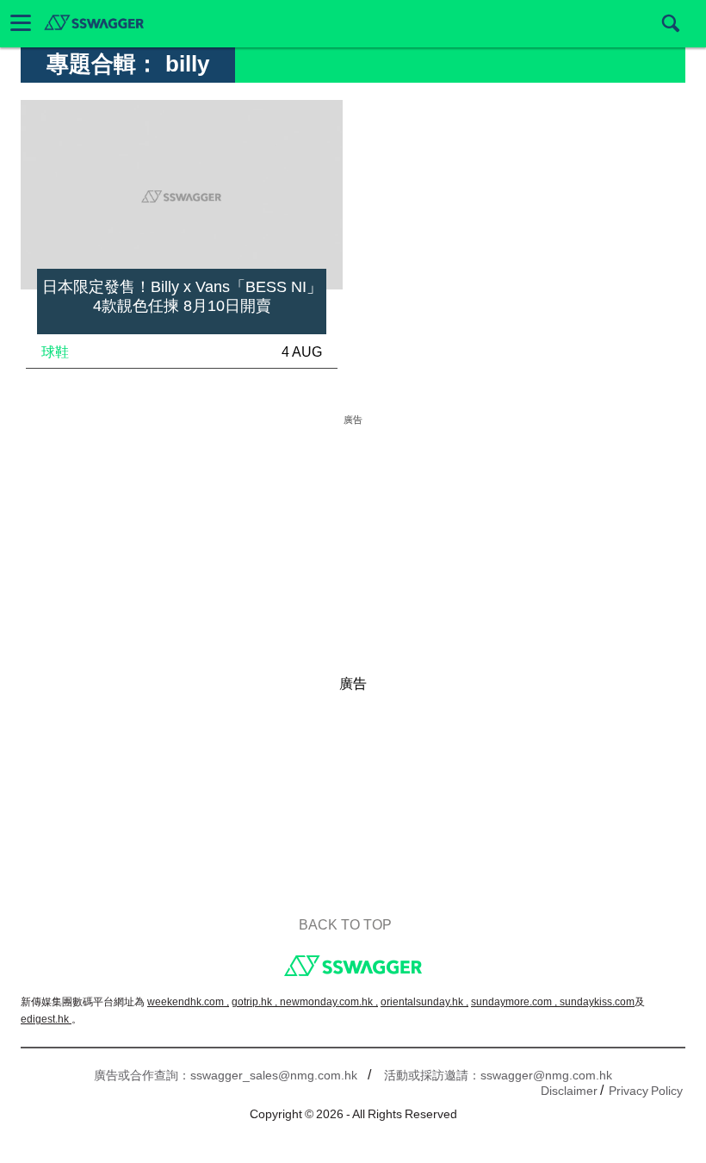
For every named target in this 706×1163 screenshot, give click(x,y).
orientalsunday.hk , (424, 1002)
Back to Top (345, 924)
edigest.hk (46, 1019)
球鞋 (55, 352)
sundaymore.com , (515, 1002)
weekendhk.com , (188, 1002)
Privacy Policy (646, 1091)
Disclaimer (569, 1091)
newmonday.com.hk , (329, 1002)
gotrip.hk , (256, 1002)
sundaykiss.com (597, 1002)
